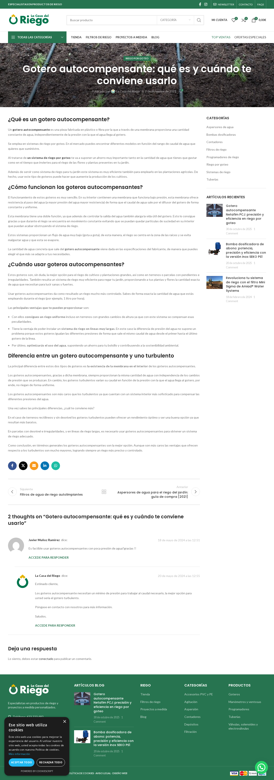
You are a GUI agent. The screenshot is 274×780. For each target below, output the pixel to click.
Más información (19, 754)
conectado (46, 659)
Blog (143, 717)
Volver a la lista (104, 491)
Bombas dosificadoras (221, 134)
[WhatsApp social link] (55, 465)
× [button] (64, 721)
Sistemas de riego (218, 172)
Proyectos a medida (153, 709)
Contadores (214, 142)
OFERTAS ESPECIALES (250, 37)
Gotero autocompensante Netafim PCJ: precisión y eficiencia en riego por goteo (245, 214)
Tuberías (212, 179)
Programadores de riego (222, 157)
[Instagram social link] (206, 4)
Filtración (190, 731)
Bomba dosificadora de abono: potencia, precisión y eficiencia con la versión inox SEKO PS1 (246, 250)
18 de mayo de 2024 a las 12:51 (179, 540)
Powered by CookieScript (37, 771)
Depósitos (191, 724)
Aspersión (191, 709)
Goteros (234, 694)
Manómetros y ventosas (245, 702)
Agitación (190, 702)
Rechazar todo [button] (50, 762)
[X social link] (23, 465)
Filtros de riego (216, 149)
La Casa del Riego (128, 91)
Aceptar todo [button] (21, 762)
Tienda (145, 694)
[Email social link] (34, 465)
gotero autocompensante (82, 249)
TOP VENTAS (220, 37)
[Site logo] (35, 19)
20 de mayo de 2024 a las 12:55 (179, 576)
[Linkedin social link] (45, 465)
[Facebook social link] (200, 4)
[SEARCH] (199, 20)
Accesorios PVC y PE (198, 694)
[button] (261, 767)
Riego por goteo (137, 58)
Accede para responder (49, 557)
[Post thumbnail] (214, 219)
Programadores (239, 709)
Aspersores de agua (219, 127)
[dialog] (36, 746)
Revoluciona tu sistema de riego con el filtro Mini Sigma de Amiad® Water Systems (245, 284)
